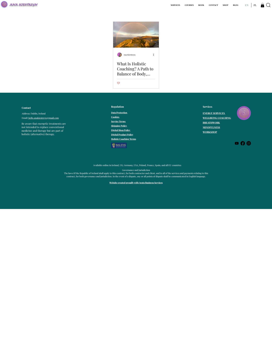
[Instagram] (248, 143)
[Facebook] (243, 143)
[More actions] (154, 55)
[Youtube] (237, 143)
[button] (175, 5)
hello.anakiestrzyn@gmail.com (43, 117)
